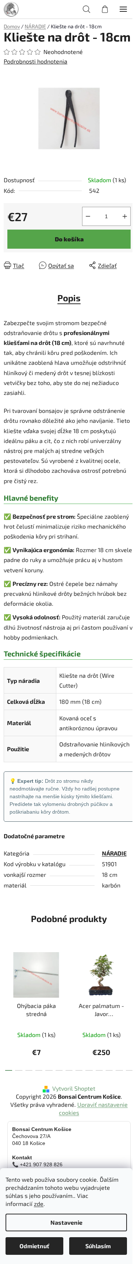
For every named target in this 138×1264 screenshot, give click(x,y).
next (130, 975)
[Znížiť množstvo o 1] (87, 216)
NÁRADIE (114, 853)
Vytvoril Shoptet (73, 1088)
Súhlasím (98, 1245)
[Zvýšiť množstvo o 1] (124, 216)
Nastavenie (66, 1222)
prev (8, 975)
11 (119, 1070)
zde (38, 1203)
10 (109, 1070)
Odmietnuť (34, 1245)
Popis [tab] (69, 297)
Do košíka (69, 238)
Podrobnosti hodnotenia (35, 61)
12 (129, 1070)
